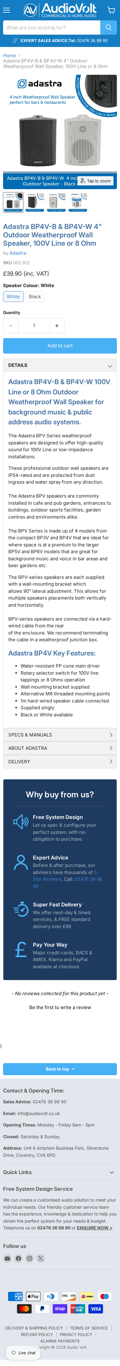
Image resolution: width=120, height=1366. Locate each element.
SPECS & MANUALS (30, 735)
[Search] (108, 27)
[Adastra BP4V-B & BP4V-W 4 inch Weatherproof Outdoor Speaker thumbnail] (13, 202)
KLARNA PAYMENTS (60, 1340)
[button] (60, 1007)
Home (9, 55)
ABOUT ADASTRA (27, 748)
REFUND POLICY (37, 1334)
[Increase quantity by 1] (57, 325)
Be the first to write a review (60, 1007)
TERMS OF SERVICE (89, 1328)
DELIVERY (19, 762)
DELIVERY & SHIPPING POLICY (34, 1328)
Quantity (11, 312)
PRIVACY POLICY (76, 1334)
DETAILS (17, 365)
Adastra (18, 253)
